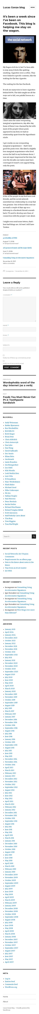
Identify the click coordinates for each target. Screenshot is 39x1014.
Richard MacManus (13, 507)
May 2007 (9, 959)
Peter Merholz (10, 502)
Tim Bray (8, 518)
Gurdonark (9, 459)
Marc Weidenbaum (12, 482)
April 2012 (9, 801)
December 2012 (11, 779)
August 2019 (9, 705)
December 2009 (11, 875)
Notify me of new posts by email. (13, 363)
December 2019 (11, 694)
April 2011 (9, 835)
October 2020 (10, 669)
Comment (7, 295)
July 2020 (8, 677)
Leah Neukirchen (12, 473)
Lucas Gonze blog (14, 7)
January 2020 (10, 691)
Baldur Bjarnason (12, 425)
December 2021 (11, 646)
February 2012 (10, 807)
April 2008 (9, 931)
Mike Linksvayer (12, 490)
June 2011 (8, 830)
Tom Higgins (10, 521)
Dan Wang (9, 448)
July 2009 (8, 889)
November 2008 (11, 911)
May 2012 (8, 798)
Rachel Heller (10, 504)
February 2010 (10, 869)
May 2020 (9, 683)
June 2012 (8, 796)
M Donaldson (10, 479)
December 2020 (11, 663)
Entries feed (10, 981)
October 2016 (10, 725)
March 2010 (9, 866)
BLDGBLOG (9, 431)
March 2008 (10, 934)
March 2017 (9, 711)
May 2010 (8, 861)
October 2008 (10, 914)
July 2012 (8, 793)
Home (5, 997)
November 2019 (11, 697)
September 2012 (11, 787)
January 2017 (10, 717)
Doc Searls (9, 454)
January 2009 (10, 906)
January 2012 (10, 810)
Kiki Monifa (10, 470)
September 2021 (11, 655)
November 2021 (11, 649)
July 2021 (8, 657)
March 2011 (9, 838)
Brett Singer (10, 434)
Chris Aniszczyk (11, 442)
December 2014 (11, 759)
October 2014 (10, 765)
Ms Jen (7, 493)
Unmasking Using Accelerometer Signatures (18, 258)
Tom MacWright (11, 524)
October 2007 (10, 945)
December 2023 (11, 638)
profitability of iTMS (10, 238)
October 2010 (10, 849)
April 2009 (9, 897)
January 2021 (10, 660)
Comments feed (11, 984)
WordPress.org (11, 987)
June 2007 (9, 956)
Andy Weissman (11, 423)
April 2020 (9, 686)
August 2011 (9, 824)
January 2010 (10, 872)
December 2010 (11, 844)
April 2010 (9, 863)
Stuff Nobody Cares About (15, 516)
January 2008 (10, 937)
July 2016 (8, 734)
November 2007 (11, 942)
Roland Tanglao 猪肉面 (14, 510)
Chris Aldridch (11, 439)
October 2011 (10, 818)
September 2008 (11, 917)
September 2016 (11, 728)
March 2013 (9, 770)
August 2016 (9, 731)
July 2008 (8, 923)
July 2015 (8, 751)
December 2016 (11, 720)
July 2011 (8, 827)
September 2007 (11, 948)
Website (6, 345)
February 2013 (10, 773)
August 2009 (10, 886)
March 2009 (10, 900)
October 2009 (10, 880)
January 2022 (10, 643)
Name (6, 325)
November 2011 (11, 815)
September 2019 (11, 703)
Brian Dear (9, 437)
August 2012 (9, 790)
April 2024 (9, 632)
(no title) (8, 571)
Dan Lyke (8, 445)
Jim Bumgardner (11, 465)
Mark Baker (10, 485)
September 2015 (11, 745)
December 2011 (11, 813)
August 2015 (9, 748)
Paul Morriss (10, 499)
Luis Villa (9, 476)
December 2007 (11, 939)
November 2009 (11, 877)
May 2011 (8, 832)
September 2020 (11, 672)
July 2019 (8, 708)
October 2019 (10, 700)
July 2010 (8, 855)
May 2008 (9, 928)
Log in (7, 979)
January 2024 (10, 635)
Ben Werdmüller (11, 428)
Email (6, 335)
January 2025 (10, 629)
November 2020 (11, 666)
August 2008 (10, 920)
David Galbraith (11, 451)
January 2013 (10, 776)
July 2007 (8, 954)
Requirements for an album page (18, 559)
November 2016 (11, 722)
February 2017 (10, 714)
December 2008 (11, 908)
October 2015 (10, 742)
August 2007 (10, 951)
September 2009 (11, 883)
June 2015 (8, 753)
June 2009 (9, 892)
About (5, 1002)
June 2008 (9, 925)
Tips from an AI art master (15, 568)
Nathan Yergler (11, 496)
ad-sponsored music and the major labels (17, 248)
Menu (33, 7)
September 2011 (11, 821)
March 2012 (9, 804)
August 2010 (10, 852)
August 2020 (10, 674)
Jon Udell (8, 468)
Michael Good (10, 487)
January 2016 (10, 739)
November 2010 (11, 846)
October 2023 (10, 641)
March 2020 (10, 689)
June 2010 (8, 858)
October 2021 (10, 652)
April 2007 (9, 962)
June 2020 (9, 680)
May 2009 (9, 894)
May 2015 (8, 756)
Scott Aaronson (11, 513)
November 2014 (11, 762)
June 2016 (8, 736)
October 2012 (10, 784)
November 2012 (11, 782)
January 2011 (10, 841)
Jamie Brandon (11, 462)
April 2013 (9, 767)
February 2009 (11, 903)
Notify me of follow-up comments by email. (17, 358)
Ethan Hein (9, 456)
